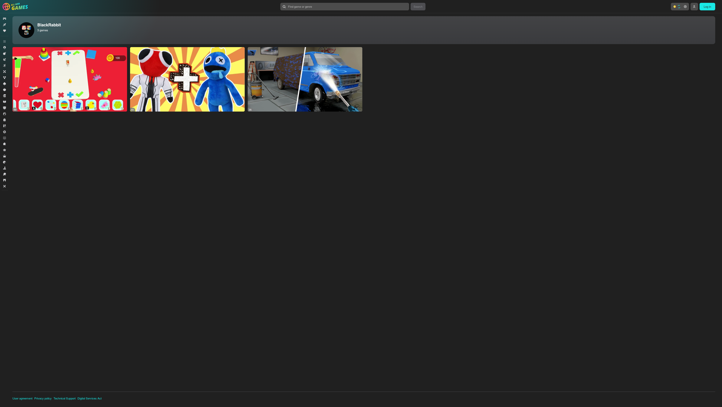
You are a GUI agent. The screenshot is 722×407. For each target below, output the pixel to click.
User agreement (22, 398)
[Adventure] (4, 60)
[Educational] (4, 102)
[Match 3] (4, 126)
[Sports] (4, 174)
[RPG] (4, 156)
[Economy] (4, 96)
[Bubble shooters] (4, 78)
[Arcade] (4, 66)
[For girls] (4, 114)
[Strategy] (4, 180)
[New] (4, 25)
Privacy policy (43, 398)
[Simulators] (4, 168)
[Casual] (4, 90)
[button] (680, 6)
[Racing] (4, 162)
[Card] (4, 84)
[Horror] (4, 120)
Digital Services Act (89, 398)
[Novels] (4, 138)
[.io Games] (4, 47)
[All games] (4, 19)
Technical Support (65, 398)
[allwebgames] (16, 6)
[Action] (4, 53)
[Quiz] (4, 150)
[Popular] (4, 31)
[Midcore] (4, 132)
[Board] (4, 72)
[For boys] (4, 108)
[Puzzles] (4, 144)
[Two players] (4, 186)
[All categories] (4, 41)
